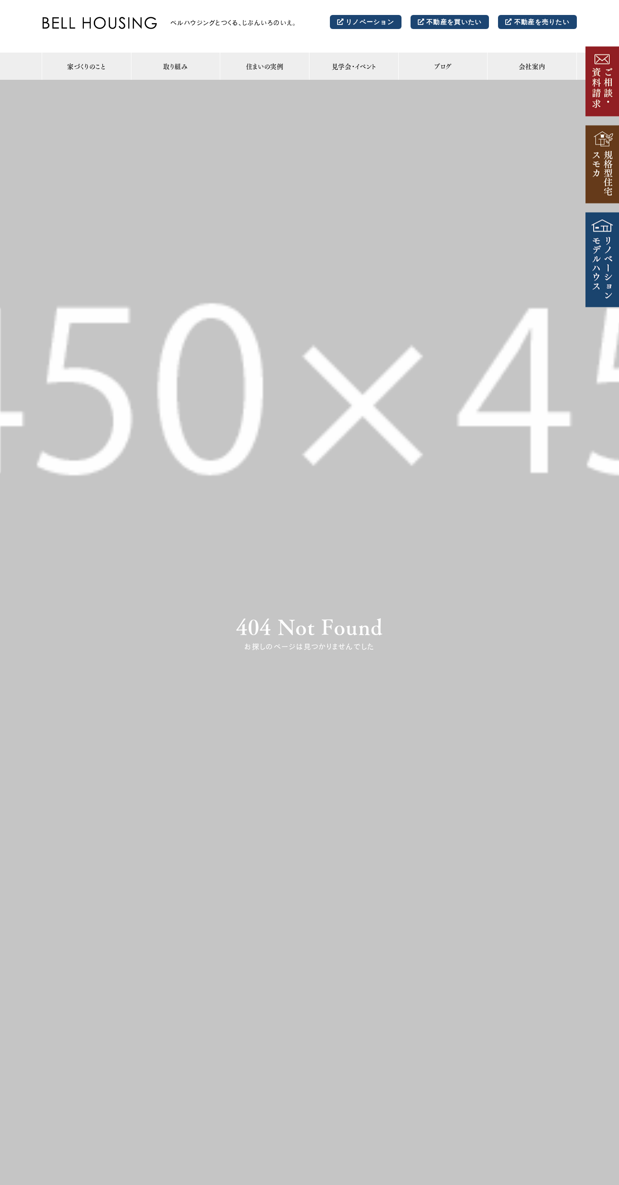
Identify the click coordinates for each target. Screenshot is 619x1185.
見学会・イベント (354, 66)
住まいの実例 (265, 66)
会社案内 (532, 66)
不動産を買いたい (453, 21)
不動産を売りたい (541, 21)
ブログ (443, 66)
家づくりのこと (86, 66)
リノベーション (368, 21)
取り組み (175, 66)
